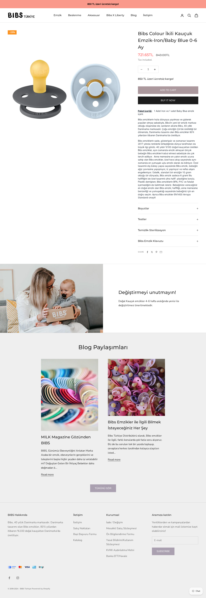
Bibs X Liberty (115, 15)
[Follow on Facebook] (9, 577)
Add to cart (168, 90)
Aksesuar (94, 15)
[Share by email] (161, 252)
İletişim (148, 15)
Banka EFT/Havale (116, 556)
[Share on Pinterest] (156, 252)
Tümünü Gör (103, 488)
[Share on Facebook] (147, 252)
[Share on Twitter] (152, 252)
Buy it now (168, 100)
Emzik (58, 15)
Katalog (77, 540)
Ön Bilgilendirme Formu (120, 534)
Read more (47, 474)
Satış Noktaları (81, 528)
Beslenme (74, 15)
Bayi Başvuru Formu (85, 534)
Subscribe (163, 551)
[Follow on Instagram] (17, 577)
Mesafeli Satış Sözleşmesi (121, 528)
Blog (134, 15)
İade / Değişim (114, 522)
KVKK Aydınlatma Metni (120, 550)
